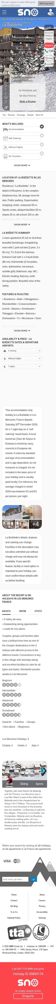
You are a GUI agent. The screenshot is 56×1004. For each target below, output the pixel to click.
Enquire (28, 996)
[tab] (6, 610)
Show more (20, 224)
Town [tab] (9, 783)
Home (5, 19)
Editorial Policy (13, 918)
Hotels (21, 745)
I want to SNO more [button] (10, 5)
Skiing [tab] (24, 783)
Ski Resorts (32, 19)
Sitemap (42, 918)
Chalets (6, 745)
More (38, 115)
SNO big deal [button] (46, 3)
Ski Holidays (17, 19)
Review (11, 115)
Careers (42, 900)
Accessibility (42, 912)
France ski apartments (39, 849)
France (44, 19)
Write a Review (28, 101)
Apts (34, 745)
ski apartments (13, 849)
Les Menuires (9, 23)
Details (30, 115)
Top (4, 115)
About (42, 895)
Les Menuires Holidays (14, 739)
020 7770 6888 (25, 969)
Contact (14, 900)
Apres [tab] (39, 783)
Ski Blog (14, 906)
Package (21, 115)
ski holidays (44, 845)
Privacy (42, 906)
